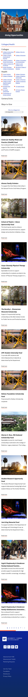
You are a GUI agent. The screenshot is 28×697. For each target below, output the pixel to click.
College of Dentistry (20, 74)
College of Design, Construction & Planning (7, 57)
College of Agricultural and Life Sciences (8, 52)
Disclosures (6, 674)
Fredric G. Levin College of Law (19, 64)
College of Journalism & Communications (21, 61)
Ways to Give (6, 104)
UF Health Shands (20, 86)
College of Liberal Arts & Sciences (8, 64)
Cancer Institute (7, 74)
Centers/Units (7, 98)
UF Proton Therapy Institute (20, 90)
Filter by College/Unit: (14, 110)
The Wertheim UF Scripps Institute (7, 94)
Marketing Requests (9, 662)
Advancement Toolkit (9, 659)
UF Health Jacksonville (6, 90)
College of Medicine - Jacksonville (21, 77)
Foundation (6, 671)
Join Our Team (7, 669)
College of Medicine (7, 76)
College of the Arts (20, 52)
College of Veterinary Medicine (21, 82)
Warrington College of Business (21, 68)
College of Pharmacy (21, 79)
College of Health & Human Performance (8, 61)
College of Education (21, 55)
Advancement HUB (8, 657)
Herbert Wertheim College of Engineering (8, 68)
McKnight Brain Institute (6, 87)
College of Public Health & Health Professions (7, 83)
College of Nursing (7, 79)
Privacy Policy (7, 676)
